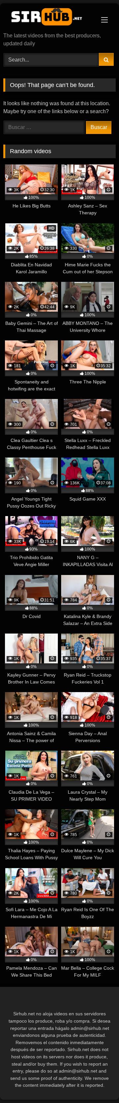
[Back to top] (98, 1083)
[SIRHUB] (48, 18)
